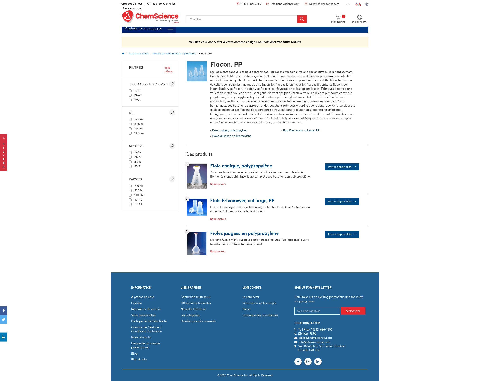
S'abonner (353, 311)
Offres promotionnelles (161, 3)
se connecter (250, 297)
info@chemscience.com (314, 342)
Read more (217, 184)
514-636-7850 (307, 334)
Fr (346, 4)
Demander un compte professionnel (145, 345)
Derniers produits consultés (198, 321)
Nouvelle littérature (193, 309)
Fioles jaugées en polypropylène (231, 135)
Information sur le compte (259, 303)
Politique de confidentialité (149, 321)
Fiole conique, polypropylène (229, 130)
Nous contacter (141, 337)
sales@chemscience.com (315, 338)
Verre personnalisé (143, 315)
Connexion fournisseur (195, 297)
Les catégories (190, 315)
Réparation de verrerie (146, 309)
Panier (246, 309)
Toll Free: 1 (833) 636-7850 (315, 329)
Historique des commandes (260, 315)
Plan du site (139, 359)
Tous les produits (138, 53)
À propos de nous (131, 3)
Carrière (136, 303)
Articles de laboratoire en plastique (173, 53)
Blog (134, 353)
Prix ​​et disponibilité (339, 167)
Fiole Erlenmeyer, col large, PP (301, 130)
